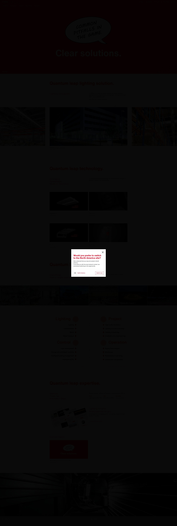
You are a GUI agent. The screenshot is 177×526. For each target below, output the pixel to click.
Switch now (99, 273)
